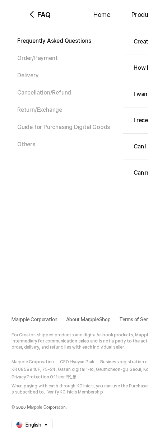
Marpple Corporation (34, 319)
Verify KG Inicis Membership (75, 392)
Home (101, 14)
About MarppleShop (88, 319)
